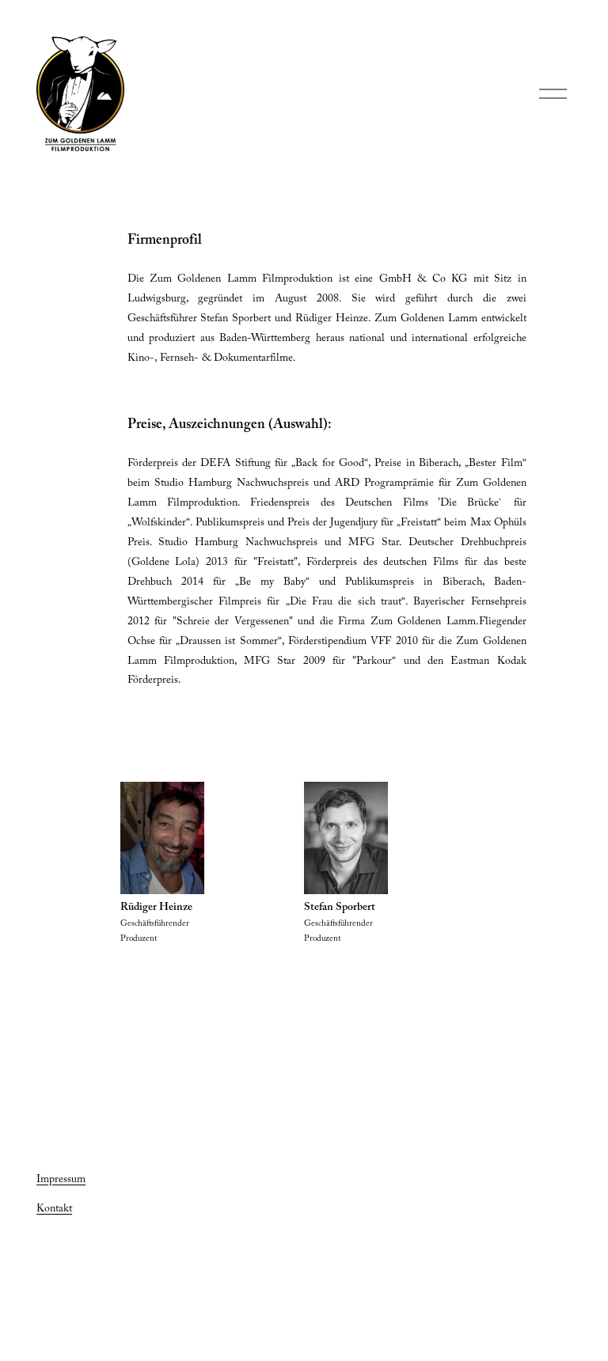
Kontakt (54, 1209)
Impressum (61, 1180)
